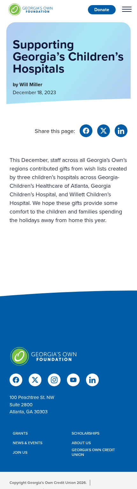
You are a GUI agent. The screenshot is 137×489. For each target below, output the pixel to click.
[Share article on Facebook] (86, 130)
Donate (101, 9)
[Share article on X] (103, 130)
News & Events (27, 442)
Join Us (20, 452)
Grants (20, 433)
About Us (81, 442)
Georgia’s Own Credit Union (93, 452)
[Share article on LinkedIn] (121, 130)
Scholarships (85, 433)
